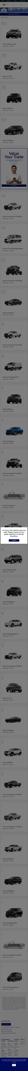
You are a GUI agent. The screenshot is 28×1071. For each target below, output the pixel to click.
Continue (14, 540)
